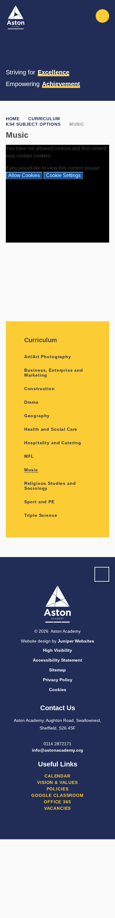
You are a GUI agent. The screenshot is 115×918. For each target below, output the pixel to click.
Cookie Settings (63, 175)
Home (13, 118)
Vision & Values (57, 782)
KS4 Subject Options (33, 124)
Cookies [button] (57, 689)
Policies (58, 788)
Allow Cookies (24, 175)
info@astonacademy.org (57, 750)
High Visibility (57, 650)
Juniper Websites (76, 641)
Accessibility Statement (57, 660)
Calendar (57, 776)
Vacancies (57, 808)
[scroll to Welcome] (101, 574)
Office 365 (57, 801)
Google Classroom (57, 795)
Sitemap (57, 669)
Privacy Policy (57, 679)
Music (76, 124)
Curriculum (44, 118)
